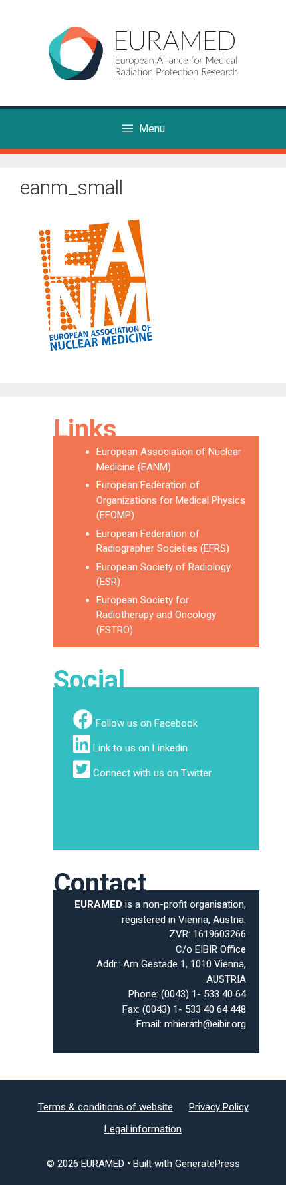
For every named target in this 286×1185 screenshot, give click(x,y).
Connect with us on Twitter (152, 773)
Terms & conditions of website (105, 1107)
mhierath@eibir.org (205, 1024)
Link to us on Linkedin (140, 748)
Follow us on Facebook (147, 723)
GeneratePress (207, 1164)
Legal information (143, 1129)
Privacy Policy (219, 1107)
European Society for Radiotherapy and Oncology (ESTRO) (156, 615)
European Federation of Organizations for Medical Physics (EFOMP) (170, 500)
